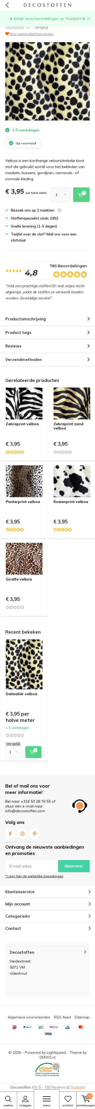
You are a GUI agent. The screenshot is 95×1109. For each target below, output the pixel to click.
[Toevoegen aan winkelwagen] (33, 752)
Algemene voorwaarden (29, 1017)
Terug (7, 5)
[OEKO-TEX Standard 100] (47, 1069)
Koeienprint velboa (71, 501)
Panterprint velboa (23, 501)
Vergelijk (42, 27)
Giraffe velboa (19, 579)
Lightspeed (56, 1052)
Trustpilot (77, 1087)
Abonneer (73, 866)
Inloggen (25, 1105)
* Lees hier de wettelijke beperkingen (34, 876)
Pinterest (35, 834)
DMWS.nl (47, 1057)
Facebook (10, 834)
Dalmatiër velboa (21, 693)
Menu (46, 1105)
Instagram (22, 834)
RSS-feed (62, 1017)
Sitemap (82, 1017)
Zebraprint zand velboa (68, 426)
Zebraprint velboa (22, 424)
